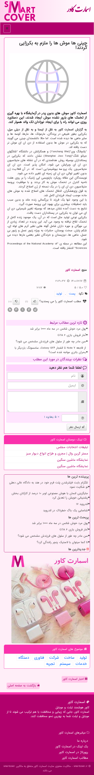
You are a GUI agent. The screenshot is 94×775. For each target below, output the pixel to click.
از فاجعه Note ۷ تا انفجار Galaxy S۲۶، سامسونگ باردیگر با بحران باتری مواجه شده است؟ (50, 350)
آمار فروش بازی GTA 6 (71, 335)
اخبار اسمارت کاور (74, 679)
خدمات (81, 664)
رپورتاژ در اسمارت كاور (73, 752)
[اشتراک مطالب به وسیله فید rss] (9, 309)
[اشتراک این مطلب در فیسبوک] (28, 309)
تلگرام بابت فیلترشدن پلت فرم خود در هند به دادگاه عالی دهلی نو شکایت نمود (48, 485)
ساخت (69, 658)
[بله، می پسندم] (34, 301)
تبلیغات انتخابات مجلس (72, 447)
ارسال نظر (75, 427)
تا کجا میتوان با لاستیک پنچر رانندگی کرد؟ (62, 542)
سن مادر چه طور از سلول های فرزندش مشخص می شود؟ (51, 341)
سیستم (65, 664)
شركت (54, 658)
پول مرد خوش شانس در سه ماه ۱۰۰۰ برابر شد (58, 329)
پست (72, 294)
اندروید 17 (82, 504)
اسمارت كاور (79, 11)
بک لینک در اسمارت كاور (72, 746)
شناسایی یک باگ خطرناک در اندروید (65, 510)
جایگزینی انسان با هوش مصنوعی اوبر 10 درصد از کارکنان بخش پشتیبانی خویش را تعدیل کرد (50, 495)
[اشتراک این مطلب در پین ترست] (16, 309)
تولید (59, 294)
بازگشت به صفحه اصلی (22, 686)
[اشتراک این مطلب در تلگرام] (35, 309)
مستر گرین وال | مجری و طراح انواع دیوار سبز (57, 453)
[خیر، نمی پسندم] (16, 301)
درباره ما (82, 740)
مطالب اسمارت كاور (75, 757)
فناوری (39, 658)
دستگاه (23, 658)
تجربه (50, 664)
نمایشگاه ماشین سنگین (72, 459)
